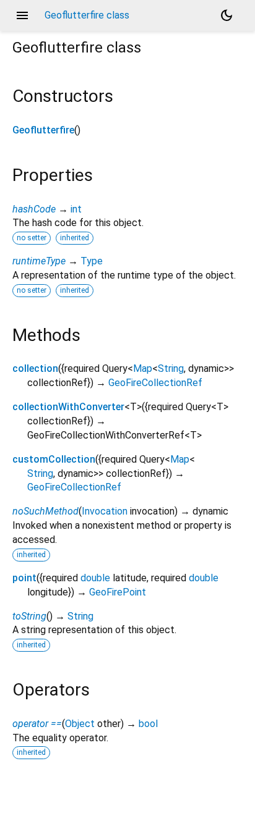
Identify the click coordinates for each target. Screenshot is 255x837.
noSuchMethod (45, 511)
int (76, 209)
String (171, 368)
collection (35, 368)
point (24, 578)
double (95, 578)
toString (29, 616)
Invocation (104, 511)
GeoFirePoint (117, 592)
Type (91, 261)
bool (148, 724)
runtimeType (39, 261)
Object (80, 724)
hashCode (34, 209)
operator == (37, 724)
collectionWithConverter (68, 407)
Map (142, 368)
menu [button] (22, 15)
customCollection (53, 459)
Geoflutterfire (43, 130)
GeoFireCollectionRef (155, 383)
